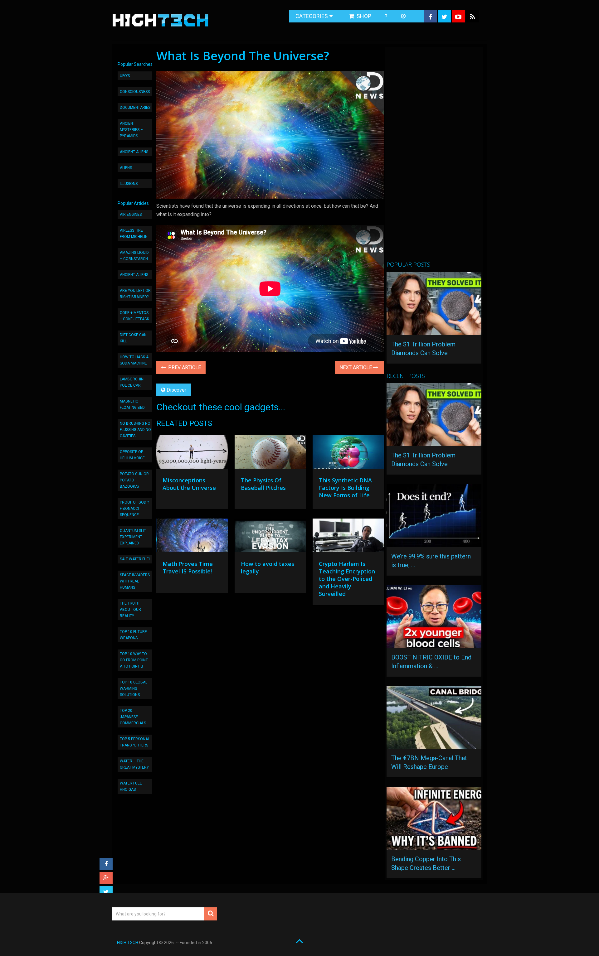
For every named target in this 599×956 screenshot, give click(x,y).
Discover (176, 390)
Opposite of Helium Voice (132, 455)
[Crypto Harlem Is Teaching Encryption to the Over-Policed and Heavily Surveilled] (348, 537)
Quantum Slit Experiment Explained (133, 537)
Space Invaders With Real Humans (135, 581)
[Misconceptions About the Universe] (191, 453)
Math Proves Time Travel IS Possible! (188, 567)
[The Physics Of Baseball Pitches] (270, 453)
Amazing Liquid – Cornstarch (134, 255)
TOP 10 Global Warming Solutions (133, 688)
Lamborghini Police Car (132, 382)
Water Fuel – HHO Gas (132, 786)
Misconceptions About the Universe (189, 483)
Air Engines (131, 214)
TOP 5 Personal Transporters (135, 742)
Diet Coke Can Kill (133, 338)
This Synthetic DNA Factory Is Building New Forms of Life (345, 487)
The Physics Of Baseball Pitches (263, 483)
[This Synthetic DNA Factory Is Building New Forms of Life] (348, 453)
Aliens (126, 168)
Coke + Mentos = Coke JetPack (134, 316)
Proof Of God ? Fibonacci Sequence (134, 508)
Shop (363, 16)
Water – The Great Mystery (134, 764)
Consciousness (135, 91)
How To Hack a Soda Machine (134, 360)
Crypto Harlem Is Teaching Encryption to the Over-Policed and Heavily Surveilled (347, 578)
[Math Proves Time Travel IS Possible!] (191, 537)
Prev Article (184, 367)
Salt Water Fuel (135, 559)
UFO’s (125, 76)
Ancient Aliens (134, 152)
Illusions (129, 183)
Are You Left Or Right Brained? (135, 293)
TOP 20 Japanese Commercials (133, 716)
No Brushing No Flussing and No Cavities (135, 429)
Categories (311, 16)
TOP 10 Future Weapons (133, 635)
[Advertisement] (433, 156)
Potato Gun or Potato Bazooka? (134, 480)
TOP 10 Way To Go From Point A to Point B (134, 660)
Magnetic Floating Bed (132, 404)
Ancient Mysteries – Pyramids (131, 129)
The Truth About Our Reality (130, 609)
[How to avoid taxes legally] (270, 537)
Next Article (356, 367)
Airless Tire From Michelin (134, 233)
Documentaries (135, 107)
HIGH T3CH (127, 942)
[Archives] (403, 16)
